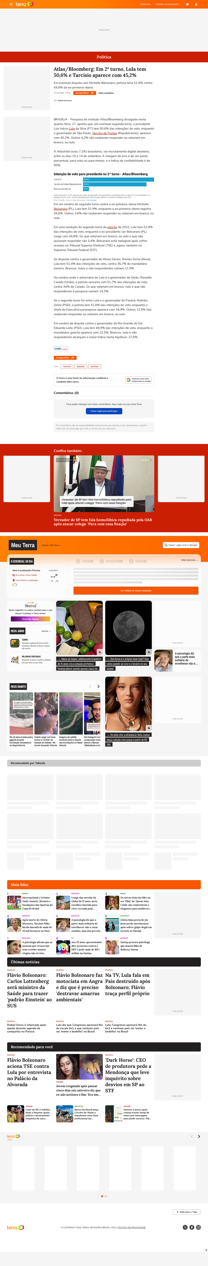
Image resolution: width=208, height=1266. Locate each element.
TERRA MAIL (145, 4)
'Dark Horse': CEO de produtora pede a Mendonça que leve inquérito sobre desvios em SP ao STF (128, 1075)
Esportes (124, 916)
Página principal (24, 4)
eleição (112, 227)
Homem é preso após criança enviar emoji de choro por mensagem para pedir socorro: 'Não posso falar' (137, 1114)
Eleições (81, 367)
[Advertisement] (177, 1028)
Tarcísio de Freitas (104, 133)
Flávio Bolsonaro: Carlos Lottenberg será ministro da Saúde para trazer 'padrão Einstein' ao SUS (29, 990)
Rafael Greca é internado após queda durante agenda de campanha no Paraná (26, 1028)
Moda (122, 893)
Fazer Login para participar (104, 411)
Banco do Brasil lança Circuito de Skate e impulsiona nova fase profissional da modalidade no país (86, 1114)
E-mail (187, 4)
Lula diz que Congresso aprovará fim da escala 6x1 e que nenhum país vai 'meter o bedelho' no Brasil (79, 1028)
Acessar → (46, 630)
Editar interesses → (189, 559)
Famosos (75, 893)
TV (72, 938)
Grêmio (25, 893)
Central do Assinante (167, 4)
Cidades (59, 1082)
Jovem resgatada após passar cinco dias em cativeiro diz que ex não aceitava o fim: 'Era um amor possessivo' (78, 1090)
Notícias (95, 367)
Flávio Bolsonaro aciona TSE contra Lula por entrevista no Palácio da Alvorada (29, 1072)
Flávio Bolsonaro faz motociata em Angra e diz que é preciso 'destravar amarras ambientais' (79, 987)
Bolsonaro (60, 209)
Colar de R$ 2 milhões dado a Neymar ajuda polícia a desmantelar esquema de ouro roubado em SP (37, 1114)
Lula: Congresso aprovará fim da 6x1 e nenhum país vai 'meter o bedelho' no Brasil (125, 1028)
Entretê (26, 916)
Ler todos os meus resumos (136, 590)
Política (67, 367)
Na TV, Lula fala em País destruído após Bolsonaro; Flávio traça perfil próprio (127, 984)
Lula (72, 128)
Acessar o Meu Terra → (52, 545)
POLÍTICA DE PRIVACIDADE (132, 1227)
